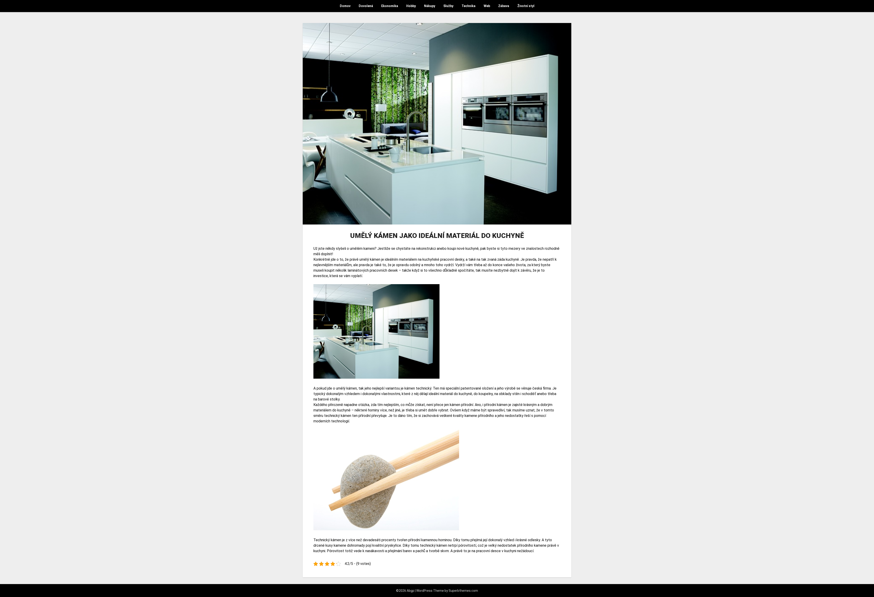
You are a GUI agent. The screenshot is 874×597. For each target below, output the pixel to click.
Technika (468, 6)
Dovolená (366, 6)
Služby (448, 6)
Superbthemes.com (463, 590)
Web (487, 6)
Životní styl (525, 6)
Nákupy (429, 6)
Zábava (503, 6)
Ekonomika (389, 6)
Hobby (411, 6)
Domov (345, 6)
